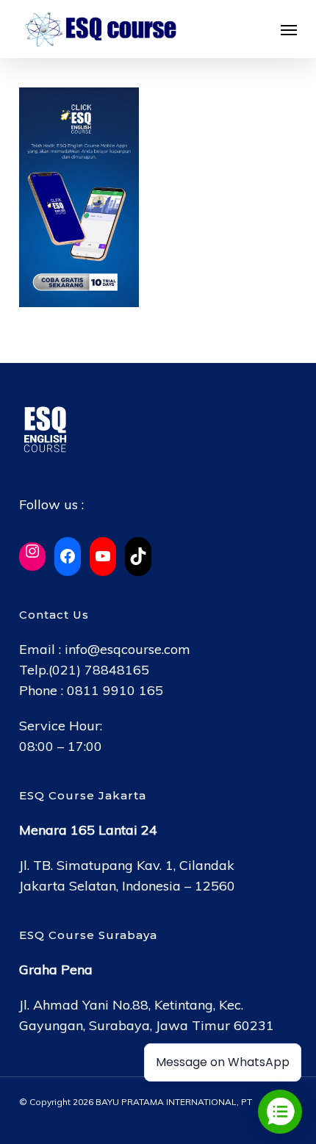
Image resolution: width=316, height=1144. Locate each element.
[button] (289, 29)
